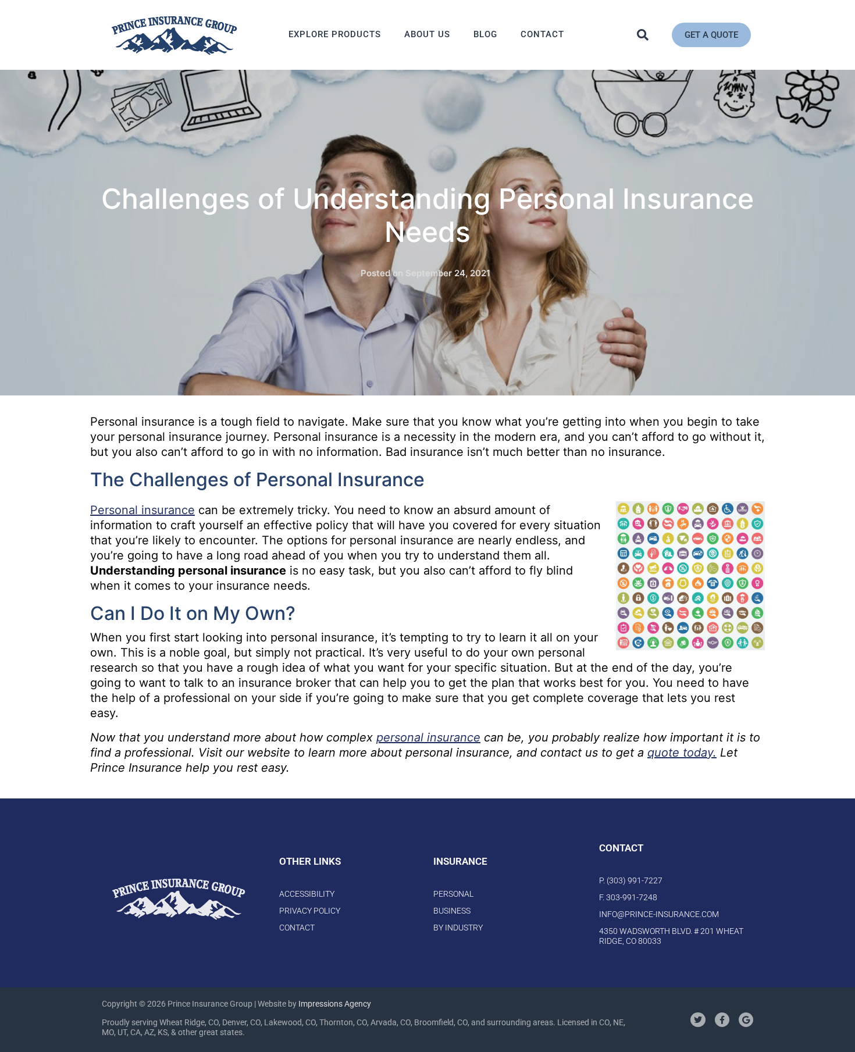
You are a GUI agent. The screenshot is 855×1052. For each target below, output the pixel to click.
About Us (427, 34)
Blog (485, 34)
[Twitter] (697, 1019)
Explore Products (334, 34)
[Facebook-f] (722, 1019)
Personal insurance (142, 510)
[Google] (746, 1019)
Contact (542, 34)
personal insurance (428, 737)
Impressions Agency (334, 1003)
